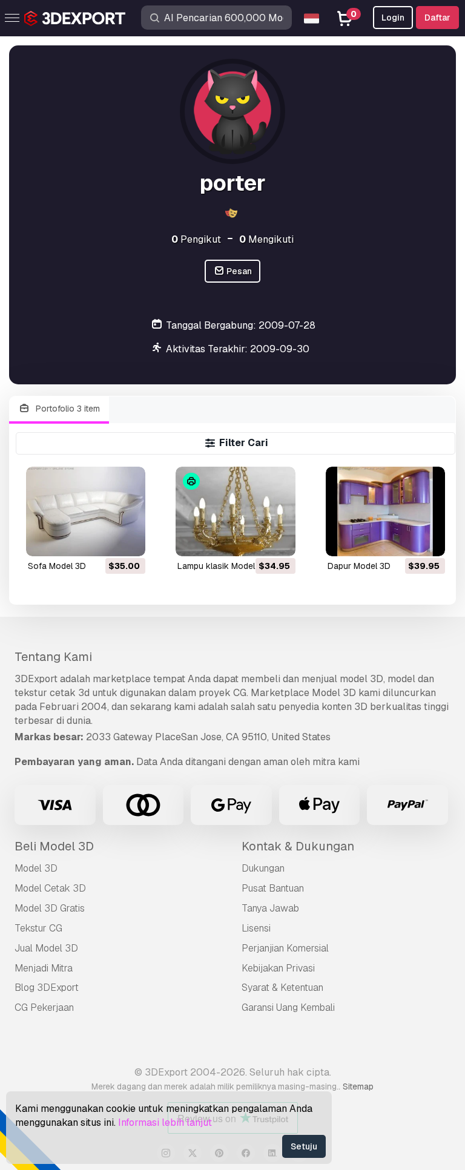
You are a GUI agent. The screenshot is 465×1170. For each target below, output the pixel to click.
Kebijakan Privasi (278, 968)
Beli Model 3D (54, 846)
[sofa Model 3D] (85, 511)
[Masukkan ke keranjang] (103, 539)
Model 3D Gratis (50, 908)
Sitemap (358, 1086)
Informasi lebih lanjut (165, 1122)
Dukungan (263, 868)
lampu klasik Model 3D (222, 565)
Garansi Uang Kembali (288, 1007)
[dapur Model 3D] (385, 511)
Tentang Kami (53, 657)
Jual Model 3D (46, 948)
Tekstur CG (38, 928)
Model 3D (36, 868)
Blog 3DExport (47, 987)
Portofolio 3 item (66, 408)
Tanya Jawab (270, 908)
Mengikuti (266, 239)
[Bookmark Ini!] (128, 539)
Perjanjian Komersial (285, 948)
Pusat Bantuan (273, 888)
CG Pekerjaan (44, 1007)
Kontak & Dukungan (298, 846)
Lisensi (256, 928)
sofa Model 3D (57, 565)
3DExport (36, 678)
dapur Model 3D (359, 565)
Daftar (437, 17)
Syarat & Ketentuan (282, 987)
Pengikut (196, 239)
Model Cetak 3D (50, 888)
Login (392, 17)
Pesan (238, 271)
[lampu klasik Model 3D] (235, 511)
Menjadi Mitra (44, 968)
